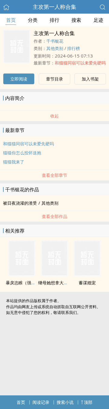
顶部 (88, 402)
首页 (11, 20)
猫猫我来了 (13, 162)
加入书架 (90, 79)
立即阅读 (18, 79)
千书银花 (54, 41)
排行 (54, 20)
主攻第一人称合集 (54, 6)
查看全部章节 (54, 175)
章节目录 (54, 79)
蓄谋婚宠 (87, 282)
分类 (33, 20)
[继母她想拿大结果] (54, 274)
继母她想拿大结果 (55, 282)
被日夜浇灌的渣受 (20, 203)
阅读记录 (40, 402)
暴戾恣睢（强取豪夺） (27, 282)
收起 (54, 116)
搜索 (76, 20)
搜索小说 (65, 402)
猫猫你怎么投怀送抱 (22, 153)
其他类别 (54, 48)
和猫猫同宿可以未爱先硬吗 (80, 63)
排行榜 (73, 48)
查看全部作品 (54, 216)
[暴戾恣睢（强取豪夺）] (21, 274)
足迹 (98, 20)
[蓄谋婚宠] (87, 274)
